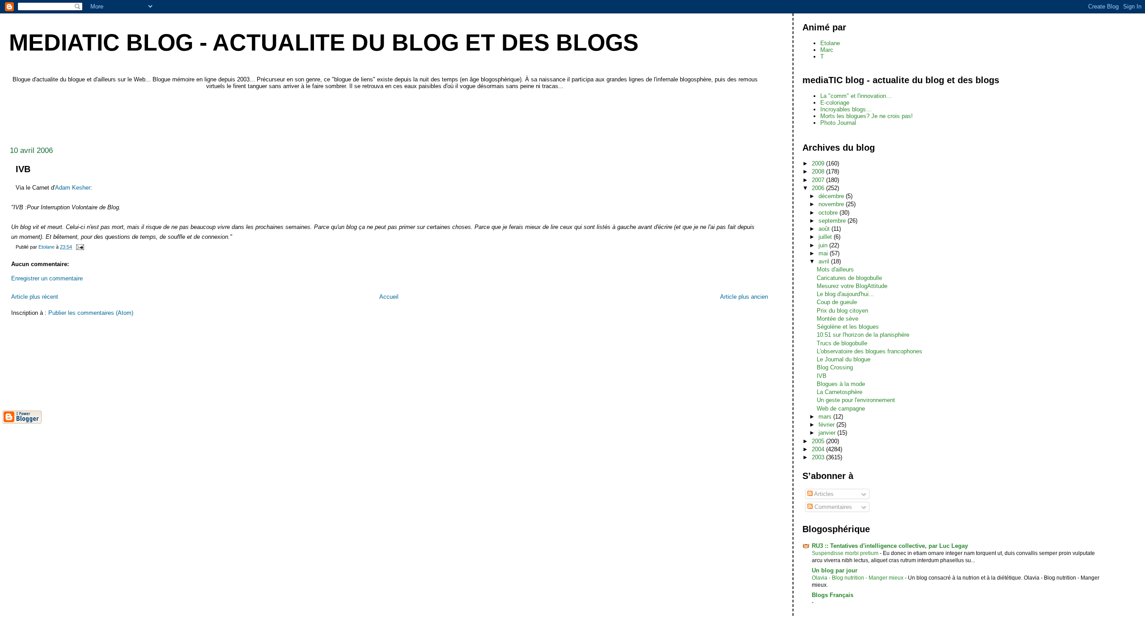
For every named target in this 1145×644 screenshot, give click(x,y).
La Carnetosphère (839, 392)
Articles (823, 494)
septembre (833, 220)
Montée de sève (837, 318)
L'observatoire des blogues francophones (869, 351)
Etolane (830, 43)
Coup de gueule (837, 302)
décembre (832, 196)
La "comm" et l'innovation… (856, 96)
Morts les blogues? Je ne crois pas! (866, 116)
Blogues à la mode (841, 384)
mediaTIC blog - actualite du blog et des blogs (324, 42)
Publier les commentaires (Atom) (90, 312)
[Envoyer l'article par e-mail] (79, 247)
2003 (819, 457)
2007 (819, 180)
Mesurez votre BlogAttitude (852, 286)
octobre (829, 212)
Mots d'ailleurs (835, 269)
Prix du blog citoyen (842, 310)
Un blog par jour (834, 570)
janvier (827, 432)
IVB (822, 376)
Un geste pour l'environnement (856, 400)
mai (824, 253)
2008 (819, 171)
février (827, 424)
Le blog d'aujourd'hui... (845, 294)
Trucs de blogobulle (842, 343)
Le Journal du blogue (843, 359)
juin (823, 245)
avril (824, 261)
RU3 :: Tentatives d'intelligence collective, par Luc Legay (890, 545)
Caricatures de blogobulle (849, 278)
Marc (826, 50)
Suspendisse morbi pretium (846, 553)
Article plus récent (34, 296)
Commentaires (832, 507)
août (824, 228)
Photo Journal (838, 122)
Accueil (389, 296)
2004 (819, 449)
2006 (819, 188)
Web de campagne (841, 408)
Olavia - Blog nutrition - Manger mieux (858, 578)
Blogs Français (832, 595)
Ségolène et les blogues (848, 326)
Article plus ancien (744, 296)
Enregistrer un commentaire (47, 278)
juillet (826, 236)
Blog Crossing (835, 367)
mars (825, 416)
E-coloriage (834, 102)
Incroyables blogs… (846, 109)
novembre (832, 204)
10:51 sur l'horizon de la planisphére (863, 334)
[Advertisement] (165, 115)
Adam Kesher (72, 187)
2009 (819, 163)
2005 (819, 441)
